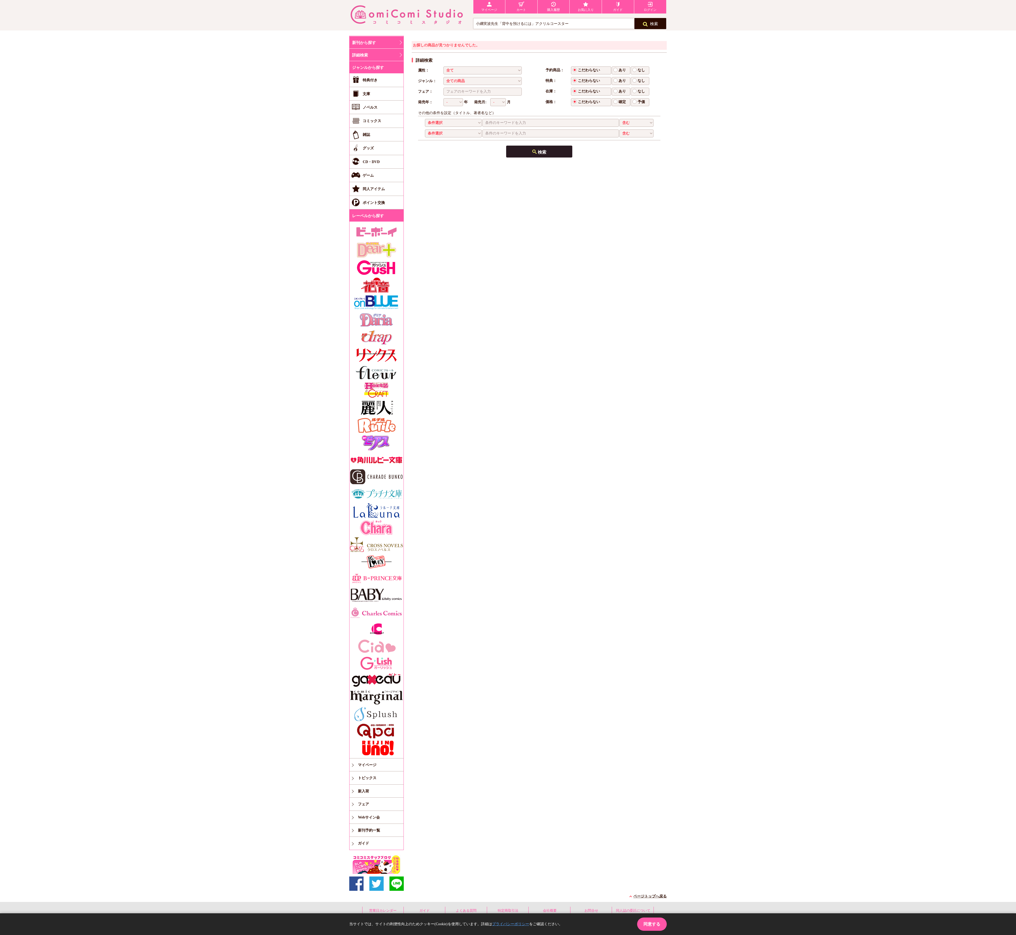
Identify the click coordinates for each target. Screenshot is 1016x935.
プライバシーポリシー (510, 924)
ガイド (424, 910)
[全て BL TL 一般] (482, 70)
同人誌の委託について (633, 910)
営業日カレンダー (383, 910)
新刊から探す (364, 43)
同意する (651, 924)
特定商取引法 (508, 910)
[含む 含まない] (636, 123)
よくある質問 (466, 910)
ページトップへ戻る (650, 896)
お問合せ (591, 910)
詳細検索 (360, 55)
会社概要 (550, 910)
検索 (654, 24)
